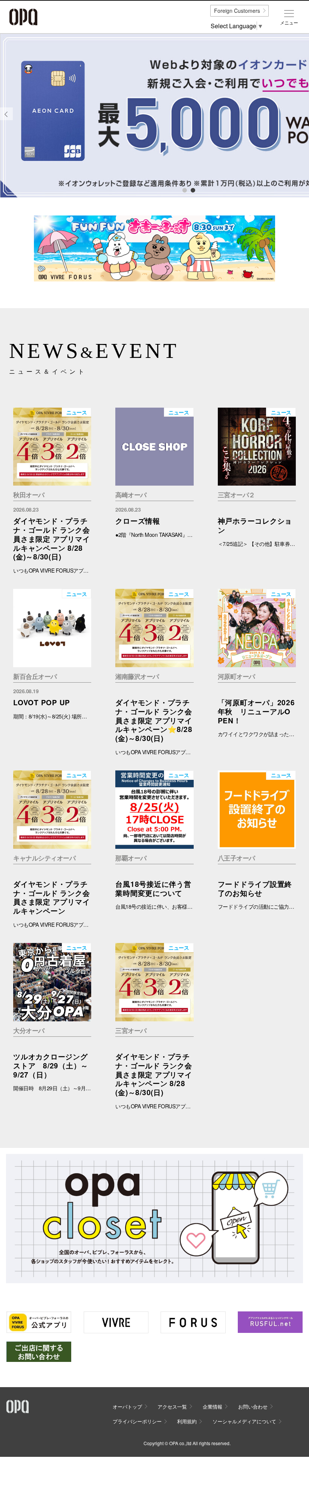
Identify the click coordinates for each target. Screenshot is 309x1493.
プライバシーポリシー (137, 1421)
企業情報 (212, 1406)
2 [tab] (192, 190)
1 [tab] (184, 190)
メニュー (289, 22)
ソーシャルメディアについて (244, 1421)
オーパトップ (127, 1406)
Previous (6, 119)
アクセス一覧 (172, 1406)
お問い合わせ (253, 1406)
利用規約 (187, 1421)
